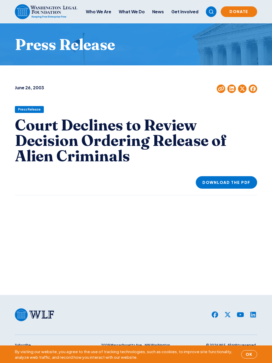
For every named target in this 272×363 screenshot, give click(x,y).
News (158, 11)
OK (249, 354)
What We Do (132, 11)
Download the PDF (226, 182)
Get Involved (184, 11)
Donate (239, 11)
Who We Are (98, 11)
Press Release (29, 109)
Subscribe (23, 345)
